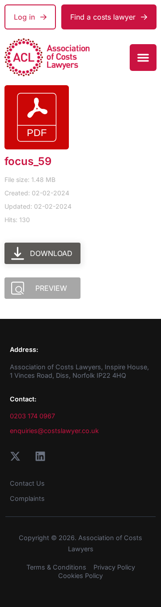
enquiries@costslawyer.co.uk (54, 430)
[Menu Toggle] (143, 57)
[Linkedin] (40, 456)
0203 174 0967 (32, 416)
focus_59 (27, 161)
